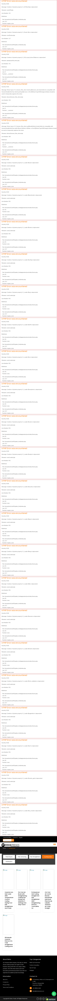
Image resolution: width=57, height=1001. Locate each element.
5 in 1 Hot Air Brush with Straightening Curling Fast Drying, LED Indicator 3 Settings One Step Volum (22, 898)
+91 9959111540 (37, 988)
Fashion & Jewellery (34, 965)
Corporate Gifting (7, 837)
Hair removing (22, 857)
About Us (5, 979)
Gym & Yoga (33, 967)
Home (4, 848)
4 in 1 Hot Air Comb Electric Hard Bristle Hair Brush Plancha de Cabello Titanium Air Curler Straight (48, 900)
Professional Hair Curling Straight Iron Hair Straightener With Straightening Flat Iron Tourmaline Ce (35, 900)
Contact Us (15, 837)
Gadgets (32, 970)
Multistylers (9, 861)
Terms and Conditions (8, 987)
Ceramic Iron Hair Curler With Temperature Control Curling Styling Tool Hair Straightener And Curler (9, 900)
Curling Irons (48, 857)
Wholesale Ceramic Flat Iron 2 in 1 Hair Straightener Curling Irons (9, 942)
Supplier (21, 837)
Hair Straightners (35, 857)
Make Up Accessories (35, 962)
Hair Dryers (9, 857)
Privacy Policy (6, 984)
